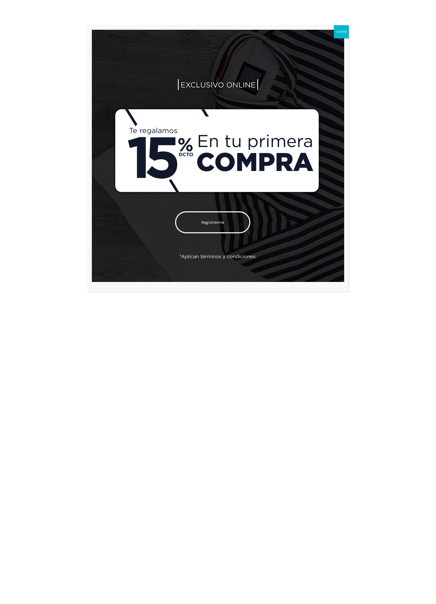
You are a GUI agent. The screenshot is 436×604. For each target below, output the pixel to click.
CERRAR (341, 32)
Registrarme (212, 222)
